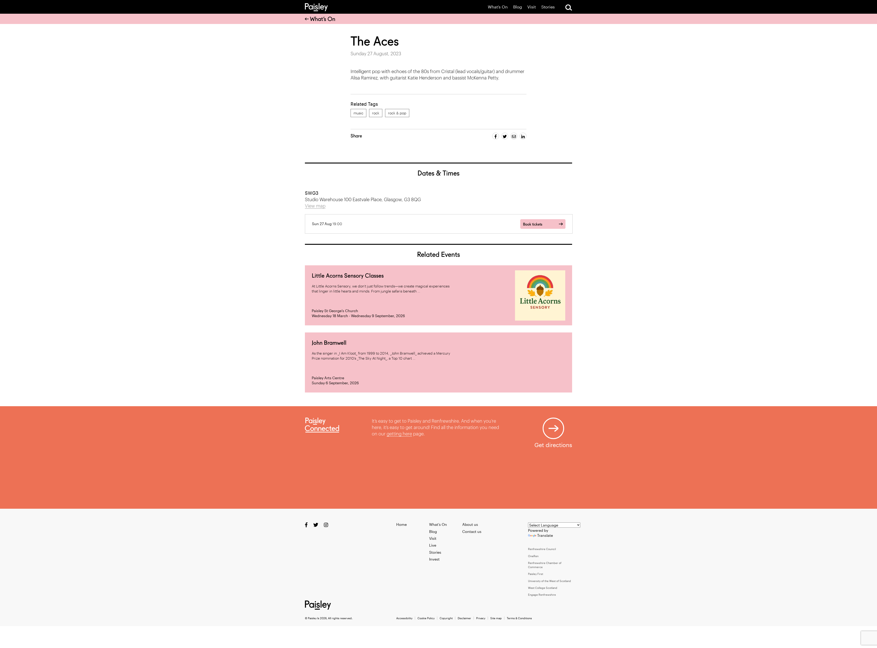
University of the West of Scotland (549, 580)
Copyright (446, 618)
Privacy (480, 618)
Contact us (471, 531)
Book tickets (532, 224)
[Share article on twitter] (504, 136)
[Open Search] (568, 7)
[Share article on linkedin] (523, 136)
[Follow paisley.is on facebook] (306, 525)
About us (470, 524)
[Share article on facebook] (495, 136)
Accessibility (404, 618)
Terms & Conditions (519, 618)
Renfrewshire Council (542, 549)
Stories (548, 7)
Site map (496, 618)
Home (401, 524)
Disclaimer (464, 618)
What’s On (498, 7)
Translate (545, 535)
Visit (531, 7)
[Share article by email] (513, 136)
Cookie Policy (426, 618)
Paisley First (535, 573)
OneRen (533, 556)
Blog (517, 7)
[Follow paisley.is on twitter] (315, 525)
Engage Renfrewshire (542, 594)
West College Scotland (542, 587)
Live (432, 545)
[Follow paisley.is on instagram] (326, 525)
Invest (434, 559)
